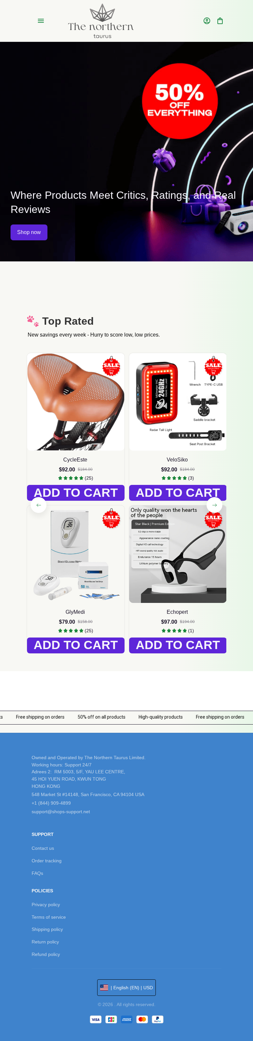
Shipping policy (47, 929)
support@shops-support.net (61, 811)
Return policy (45, 941)
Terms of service (49, 917)
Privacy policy (46, 904)
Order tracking (47, 860)
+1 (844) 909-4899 (51, 803)
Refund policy (46, 954)
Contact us (43, 848)
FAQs (37, 873)
